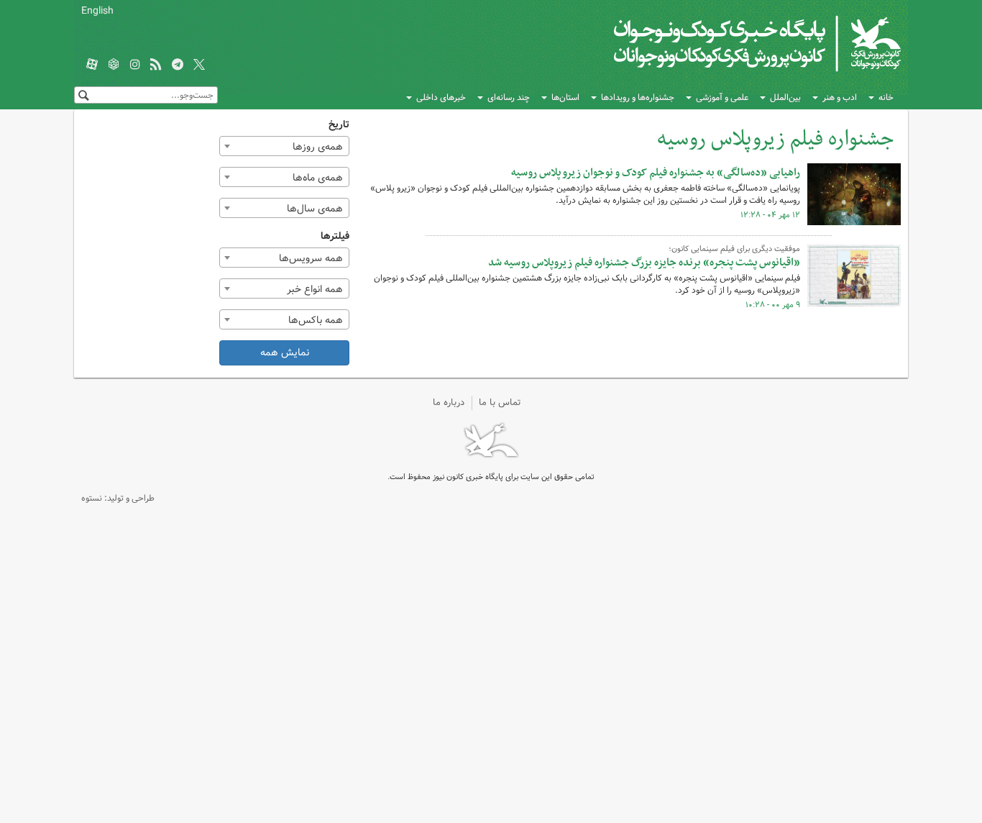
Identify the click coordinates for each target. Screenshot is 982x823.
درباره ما (448, 402)
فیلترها (335, 236)
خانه (886, 97)
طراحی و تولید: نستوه (118, 498)
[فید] (156, 65)
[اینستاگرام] (135, 65)
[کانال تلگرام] (177, 65)
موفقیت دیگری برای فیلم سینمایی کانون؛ (734, 249)
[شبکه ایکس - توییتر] (199, 65)
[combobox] (284, 146)
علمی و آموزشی (722, 97)
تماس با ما (500, 402)
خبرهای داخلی (441, 97)
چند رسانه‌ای (508, 97)
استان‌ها (565, 97)
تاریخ (339, 124)
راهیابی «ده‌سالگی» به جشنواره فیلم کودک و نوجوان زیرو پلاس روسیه (655, 172)
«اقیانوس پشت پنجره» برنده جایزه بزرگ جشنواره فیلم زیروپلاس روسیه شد (644, 262)
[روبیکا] (113, 65)
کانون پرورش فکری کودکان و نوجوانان (732, 43)
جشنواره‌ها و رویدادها (637, 97)
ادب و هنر (839, 97)
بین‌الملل (785, 97)
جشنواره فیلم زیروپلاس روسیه (775, 139)
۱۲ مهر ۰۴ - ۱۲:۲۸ (770, 215)
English (97, 11)
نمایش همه (284, 352)
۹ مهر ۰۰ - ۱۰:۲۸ (772, 305)
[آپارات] (92, 65)
